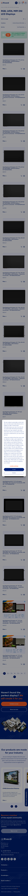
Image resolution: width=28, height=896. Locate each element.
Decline (14, 473)
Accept (14, 469)
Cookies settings (14, 466)
